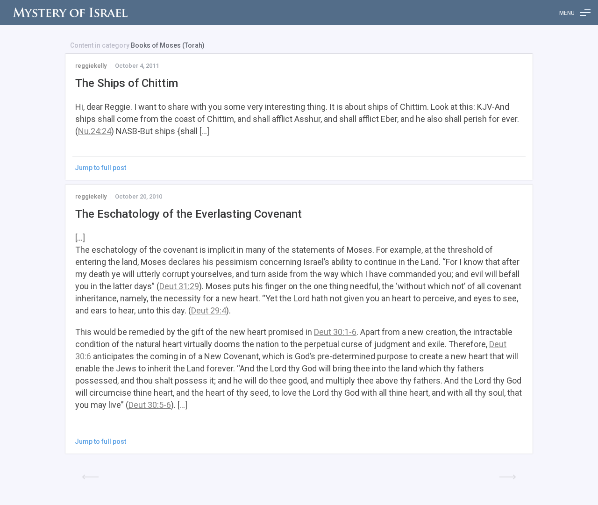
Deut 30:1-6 (335, 332)
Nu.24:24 (94, 131)
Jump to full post (100, 167)
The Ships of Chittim (126, 83)
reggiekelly (91, 65)
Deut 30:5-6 (149, 405)
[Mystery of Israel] (70, 13)
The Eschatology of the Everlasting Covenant (188, 213)
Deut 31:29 (179, 286)
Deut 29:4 (208, 310)
